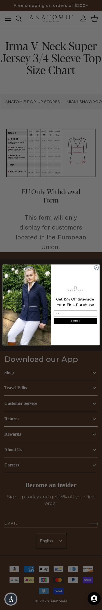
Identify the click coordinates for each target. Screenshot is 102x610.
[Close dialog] (96, 268)
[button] (10, 599)
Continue (75, 321)
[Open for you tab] (94, 598)
